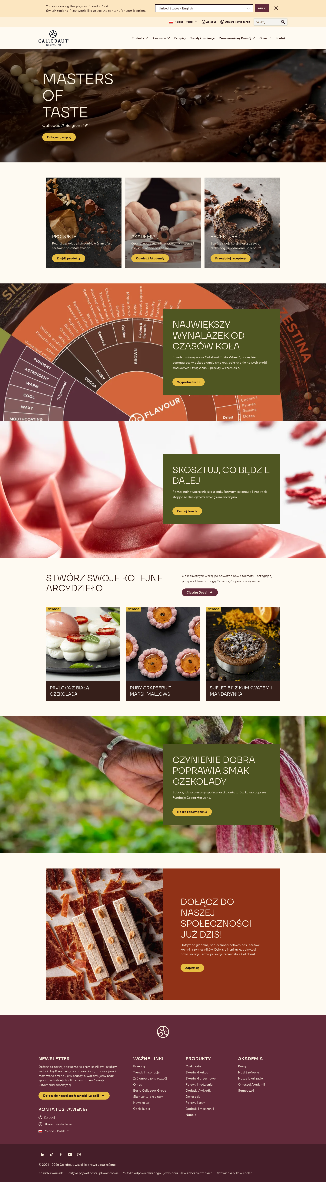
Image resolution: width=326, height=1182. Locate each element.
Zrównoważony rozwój (150, 1078)
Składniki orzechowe (201, 1078)
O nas (137, 1084)
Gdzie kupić (141, 1109)
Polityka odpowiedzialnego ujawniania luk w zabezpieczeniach (167, 1173)
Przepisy (180, 38)
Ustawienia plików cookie (233, 1173)
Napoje (191, 1115)
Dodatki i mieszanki (200, 1109)
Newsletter (141, 1102)
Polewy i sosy (195, 1102)
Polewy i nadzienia (199, 1084)
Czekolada (193, 1066)
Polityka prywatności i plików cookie (92, 1173)
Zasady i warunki (50, 1173)
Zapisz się (192, 968)
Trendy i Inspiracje (146, 1072)
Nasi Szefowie (248, 1072)
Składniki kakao (197, 1072)
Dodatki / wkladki (198, 1090)
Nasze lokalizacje (250, 1078)
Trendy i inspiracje (202, 38)
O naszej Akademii (251, 1084)
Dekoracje (193, 1096)
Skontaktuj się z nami (148, 1096)
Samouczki (246, 1090)
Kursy (242, 1066)
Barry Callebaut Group (150, 1090)
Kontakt (281, 38)
